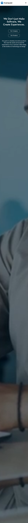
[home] (6, 3)
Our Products (14, 35)
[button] (26, 3)
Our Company (14, 31)
